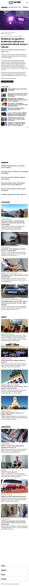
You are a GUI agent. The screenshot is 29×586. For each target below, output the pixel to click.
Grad (3, 574)
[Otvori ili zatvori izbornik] (27, 2)
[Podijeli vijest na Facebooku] (26, 13)
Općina (3, 570)
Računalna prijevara (7, 81)
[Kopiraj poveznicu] (26, 15)
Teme (3, 566)
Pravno (3, 579)
